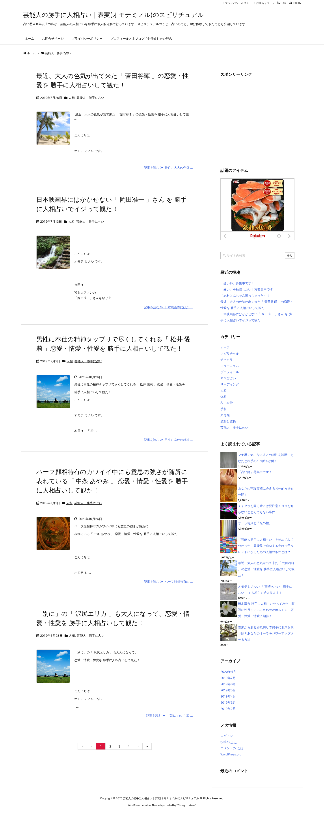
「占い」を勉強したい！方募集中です (246, 289)
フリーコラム (229, 366)
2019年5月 (228, 690)
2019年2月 (228, 709)
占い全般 (226, 403)
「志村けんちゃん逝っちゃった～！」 (246, 295)
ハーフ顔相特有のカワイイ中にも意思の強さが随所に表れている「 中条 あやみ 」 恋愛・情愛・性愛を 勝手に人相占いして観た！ (112, 481)
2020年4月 (228, 672)
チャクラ (226, 359)
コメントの (231, 748)
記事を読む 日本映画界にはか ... (168, 307)
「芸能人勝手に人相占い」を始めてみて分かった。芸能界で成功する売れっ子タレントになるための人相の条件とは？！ (266, 546)
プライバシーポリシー (238, 3)
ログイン (226, 736)
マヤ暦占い (228, 378)
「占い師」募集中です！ (237, 283)
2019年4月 (228, 696)
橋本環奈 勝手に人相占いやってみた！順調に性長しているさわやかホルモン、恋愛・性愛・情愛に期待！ (266, 610)
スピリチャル (229, 353)
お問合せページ (265, 3)
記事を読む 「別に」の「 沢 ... (169, 715)
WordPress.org (231, 754)
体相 (223, 396)
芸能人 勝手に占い (90, 98)
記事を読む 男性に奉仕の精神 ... (168, 440)
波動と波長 (228, 421)
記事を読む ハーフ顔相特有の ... (168, 581)
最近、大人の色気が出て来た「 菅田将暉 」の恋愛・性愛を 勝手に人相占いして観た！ (266, 569)
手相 (223, 409)
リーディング (229, 384)
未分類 (225, 415)
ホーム (31, 53)
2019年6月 (228, 684)
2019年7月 (228, 678)
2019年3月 (228, 702)
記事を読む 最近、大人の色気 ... (168, 167)
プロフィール (229, 372)
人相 (72, 98)
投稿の (228, 742)
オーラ (225, 347)
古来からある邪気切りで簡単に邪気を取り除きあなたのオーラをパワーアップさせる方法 (266, 633)
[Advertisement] (257, 120)
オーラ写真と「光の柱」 (255, 523)
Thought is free (186, 805)
